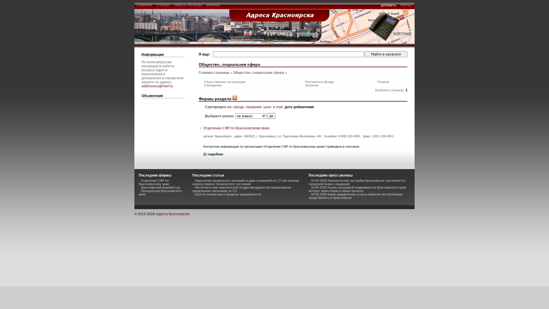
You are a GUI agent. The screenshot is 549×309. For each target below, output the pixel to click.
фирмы (213, 5)
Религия (383, 82)
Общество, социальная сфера (258, 73)
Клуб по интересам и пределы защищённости (228, 194)
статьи (163, 5)
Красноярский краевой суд (160, 187)
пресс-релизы (188, 5)
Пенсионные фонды (319, 82)
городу (238, 107)
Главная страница (214, 73)
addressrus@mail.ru (157, 86)
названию (254, 107)
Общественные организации (224, 82)
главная (144, 5)
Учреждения (213, 85)
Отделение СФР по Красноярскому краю (236, 128)
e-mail (278, 107)
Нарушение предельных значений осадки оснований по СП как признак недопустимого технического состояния (245, 182)
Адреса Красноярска (173, 214)
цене (267, 107)
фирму (407, 5)
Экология (311, 85)
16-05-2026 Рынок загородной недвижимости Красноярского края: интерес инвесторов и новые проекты (358, 189)
